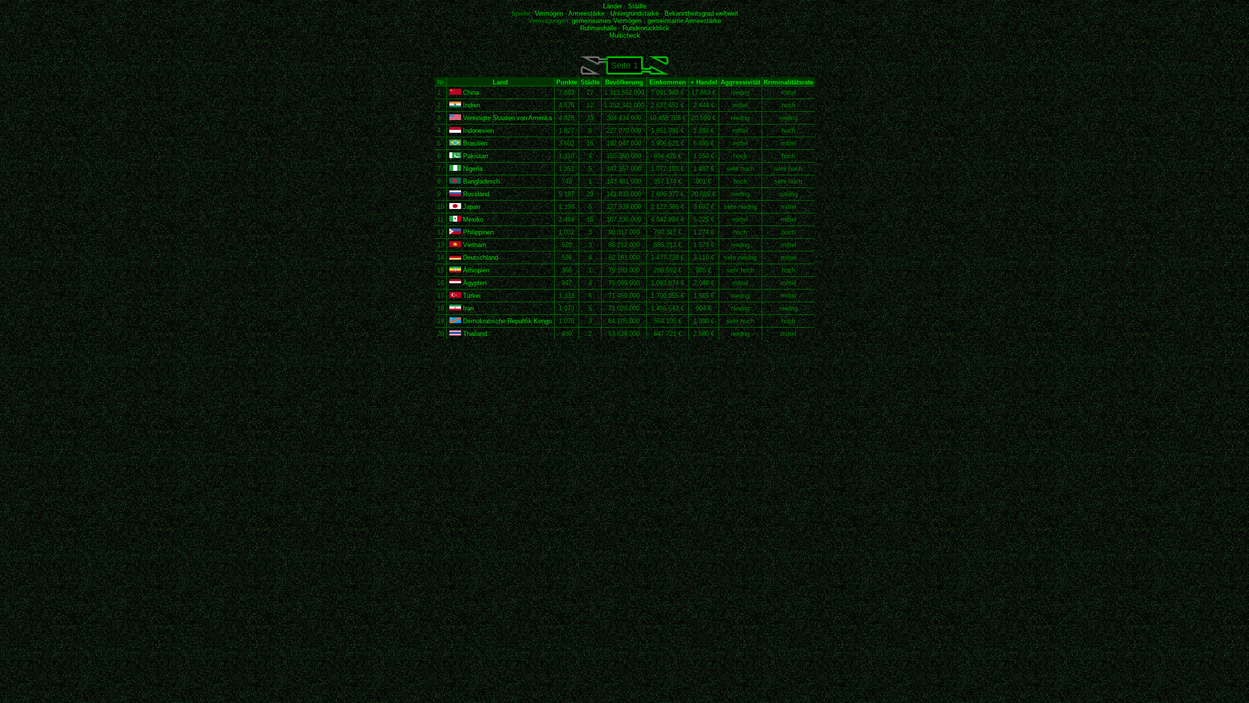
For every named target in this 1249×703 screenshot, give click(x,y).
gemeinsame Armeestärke (684, 20)
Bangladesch (480, 181)
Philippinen (477, 232)
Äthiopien (475, 270)
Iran (467, 308)
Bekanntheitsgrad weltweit (701, 13)
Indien (470, 105)
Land (500, 82)
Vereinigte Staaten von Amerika (506, 118)
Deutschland (479, 257)
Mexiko (472, 219)
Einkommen (667, 82)
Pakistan (474, 156)
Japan (470, 206)
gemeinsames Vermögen (607, 20)
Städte (637, 6)
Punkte (566, 82)
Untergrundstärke (634, 13)
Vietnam (473, 244)
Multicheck (624, 35)
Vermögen (549, 13)
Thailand (474, 333)
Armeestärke (586, 13)
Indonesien (477, 130)
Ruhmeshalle (598, 28)
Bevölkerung (624, 82)
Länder (612, 6)
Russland (475, 194)
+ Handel (703, 82)
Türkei (471, 295)
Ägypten (473, 283)
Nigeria (472, 168)
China (470, 92)
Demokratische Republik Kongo (506, 321)
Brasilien (474, 143)
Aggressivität (740, 82)
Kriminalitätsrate (788, 82)
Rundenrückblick (646, 28)
